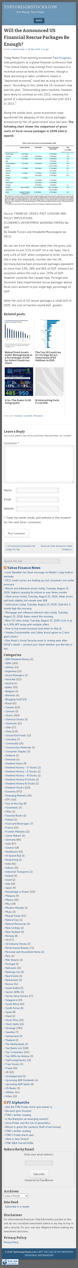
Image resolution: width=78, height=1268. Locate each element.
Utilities (9, 1092)
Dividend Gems (14, 763)
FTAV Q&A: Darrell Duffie (19, 1143)
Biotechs (10, 695)
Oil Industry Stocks (16, 944)
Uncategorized (13, 1076)
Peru (8, 956)
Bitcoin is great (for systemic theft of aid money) (33, 1127)
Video (8, 1096)
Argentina (10, 671)
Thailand (10, 1040)
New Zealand (12, 932)
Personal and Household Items (23, 952)
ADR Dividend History (17, 659)
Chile (8, 727)
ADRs (8, 663)
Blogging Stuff (13, 699)
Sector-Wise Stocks (16, 996)
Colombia (10, 739)
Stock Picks (11, 1020)
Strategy (10, 1028)
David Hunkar (19, 49)
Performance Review (17, 948)
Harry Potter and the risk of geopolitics (27, 1123)
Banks (8, 687)
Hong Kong (11, 859)
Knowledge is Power (17, 891)
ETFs (8, 799)
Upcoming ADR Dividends (19, 1080)
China (8, 731)
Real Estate (12, 976)
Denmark (10, 759)
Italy (7, 883)
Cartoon (10, 711)
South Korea (12, 1008)
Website (9, 508)
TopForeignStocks (15, 1060)
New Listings (12, 928)
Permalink (38, 415)
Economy (18, 415)
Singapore (11, 1000)
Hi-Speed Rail (13, 855)
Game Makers (13, 835)
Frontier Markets (15, 831)
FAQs (8, 811)
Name (8, 490)
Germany (10, 839)
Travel (8, 1068)
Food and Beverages (17, 823)
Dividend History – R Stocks (21, 775)
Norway (9, 936)
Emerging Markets (16, 795)
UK (7, 1072)
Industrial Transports (17, 871)
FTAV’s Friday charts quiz (19, 1135)
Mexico (9, 899)
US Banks (10, 1088)
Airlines (9, 667)
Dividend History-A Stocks (20, 779)
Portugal (10, 964)
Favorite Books (14, 815)
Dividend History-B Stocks (20, 783)
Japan (8, 887)
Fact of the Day (14, 803)
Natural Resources (16, 924)
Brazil (8, 703)
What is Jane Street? (17, 1139)
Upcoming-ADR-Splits (17, 1084)
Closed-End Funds (15, 735)
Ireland (9, 875)
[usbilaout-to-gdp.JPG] (39, 204)
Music (8, 911)
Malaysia (10, 895)
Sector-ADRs (12, 992)
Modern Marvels (14, 907)
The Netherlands (14, 1044)
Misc (8, 903)
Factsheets (11, 807)
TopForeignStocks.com (30, 7)
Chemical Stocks (14, 719)
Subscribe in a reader (17, 1206)
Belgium (10, 691)
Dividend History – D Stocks (21, 767)
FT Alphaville (18, 1102)
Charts (9, 715)
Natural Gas (12, 920)
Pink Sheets (12, 960)
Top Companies (14, 1052)
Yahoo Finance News (24, 568)
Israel (8, 879)
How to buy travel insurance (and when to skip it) (33, 628)
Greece (9, 847)
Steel (8, 1016)
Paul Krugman (62, 58)
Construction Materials (18, 747)
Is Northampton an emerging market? (26, 1119)
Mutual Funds (13, 915)
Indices (9, 867)
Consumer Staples (16, 751)
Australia (10, 679)
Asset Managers (14, 675)
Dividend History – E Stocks (21, 771)
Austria (9, 683)
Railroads (10, 968)
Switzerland (12, 1036)
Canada (9, 707)
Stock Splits (12, 1024)
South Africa (12, 1004)
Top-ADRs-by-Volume (17, 1056)
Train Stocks (12, 1064)
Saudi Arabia (12, 988)
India (8, 863)
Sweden (10, 1032)
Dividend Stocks (14, 787)
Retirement (11, 980)
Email (7, 499)
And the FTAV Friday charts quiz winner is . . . (30, 1107)
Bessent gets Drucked (18, 1111)
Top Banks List (13, 1048)
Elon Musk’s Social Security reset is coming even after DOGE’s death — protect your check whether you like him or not (38, 644)
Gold (8, 843)
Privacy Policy (11, 1242)
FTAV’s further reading (18, 1115)
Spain (8, 1012)
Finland (9, 819)
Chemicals (11, 723)
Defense (10, 755)
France (9, 827)
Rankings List (12, 972)
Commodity (11, 743)
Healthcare (11, 851)
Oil (7, 940)
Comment (28, 415)
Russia (9, 984)
